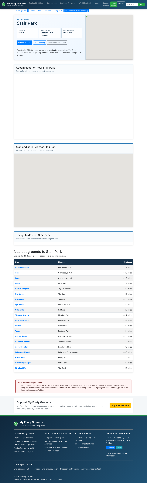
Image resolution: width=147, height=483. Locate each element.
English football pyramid (24, 448)
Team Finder (113, 4)
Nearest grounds (21, 11)
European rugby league (69, 469)
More (97, 3)
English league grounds (23, 438)
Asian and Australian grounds (56, 447)
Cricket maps (19, 469)
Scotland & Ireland (68, 3)
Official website (24, 42)
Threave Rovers (22, 315)
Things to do (58, 11)
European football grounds (55, 438)
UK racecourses (33, 469)
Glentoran (19, 294)
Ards (17, 273)
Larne (17, 283)
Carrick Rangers (22, 289)
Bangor (18, 278)
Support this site (106, 4)
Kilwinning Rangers (23, 363)
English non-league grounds (25, 441)
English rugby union (50, 469)
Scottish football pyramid (24, 452)
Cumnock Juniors (22, 341)
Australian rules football (91, 469)
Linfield (18, 326)
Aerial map (47, 11)
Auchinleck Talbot (22, 347)
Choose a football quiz (84, 444)
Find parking (40, 42)
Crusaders (19, 299)
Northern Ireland (22, 320)
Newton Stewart (22, 267)
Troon (17, 331)
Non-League (51, 3)
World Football (85, 3)
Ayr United (19, 304)
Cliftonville (19, 310)
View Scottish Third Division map (76, 11)
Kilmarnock (20, 357)
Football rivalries (82, 447)
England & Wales (36, 3)
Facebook (110, 448)
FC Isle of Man (21, 368)
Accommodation (35, 11)
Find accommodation (57, 42)
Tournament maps (51, 451)
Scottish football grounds (24, 445)
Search (141, 4)
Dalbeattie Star (21, 336)
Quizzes (121, 3)
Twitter (119, 448)
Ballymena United (22, 352)
